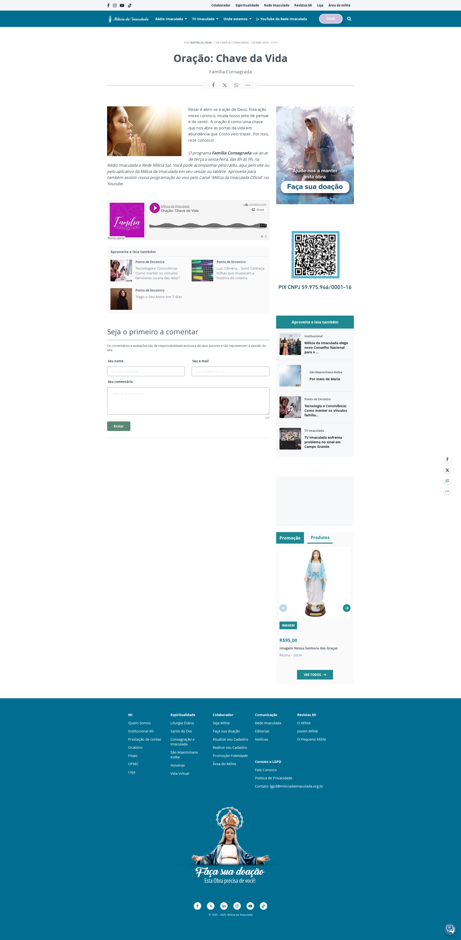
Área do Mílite (224, 763)
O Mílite (303, 722)
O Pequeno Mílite (311, 739)
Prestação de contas (144, 739)
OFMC (133, 763)
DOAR (330, 19)
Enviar (119, 426)
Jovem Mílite (307, 731)
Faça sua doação (226, 731)
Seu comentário (120, 382)
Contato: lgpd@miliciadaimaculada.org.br (289, 786)
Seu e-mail (200, 361)
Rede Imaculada (268, 722)
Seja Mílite (221, 722)
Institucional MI (141, 731)
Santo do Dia (181, 731)
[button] (347, 608)
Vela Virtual (179, 773)
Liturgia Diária (182, 722)
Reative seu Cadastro (230, 747)
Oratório (135, 747)
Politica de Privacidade (273, 777)
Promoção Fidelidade (230, 755)
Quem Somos (139, 722)
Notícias (261, 739)
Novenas (177, 765)
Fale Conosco (266, 769)
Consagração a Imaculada (182, 741)
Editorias (262, 731)
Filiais (133, 755)
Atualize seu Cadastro (230, 739)
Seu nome (115, 361)
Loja (131, 771)
